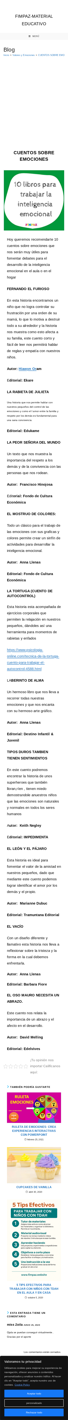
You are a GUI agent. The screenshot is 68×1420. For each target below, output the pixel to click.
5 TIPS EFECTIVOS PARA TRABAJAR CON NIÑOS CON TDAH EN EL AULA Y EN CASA (33, 1288)
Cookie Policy (22, 1384)
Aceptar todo (34, 1393)
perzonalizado (34, 1403)
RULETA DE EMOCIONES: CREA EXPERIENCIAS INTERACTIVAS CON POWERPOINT (34, 1130)
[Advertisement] (34, 95)
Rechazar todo (34, 1412)
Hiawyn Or (27, 369)
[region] (34, 1388)
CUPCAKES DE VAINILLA (34, 1187)
